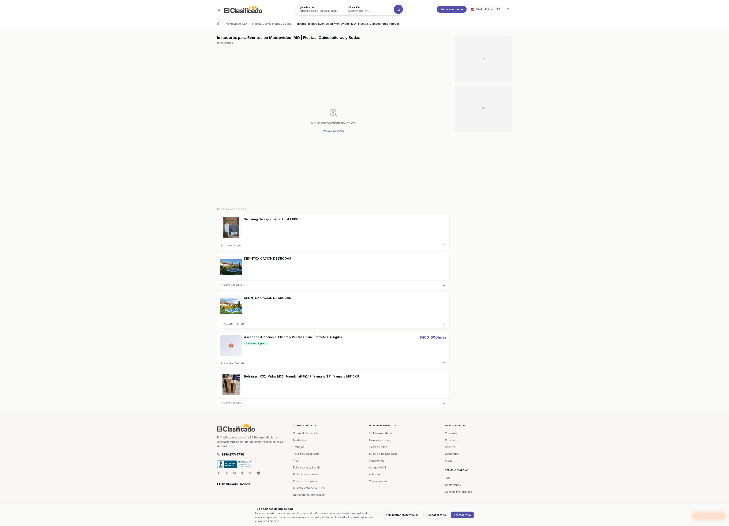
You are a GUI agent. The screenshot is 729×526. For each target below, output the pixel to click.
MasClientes (376, 460)
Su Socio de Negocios (383, 453)
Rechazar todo (436, 515)
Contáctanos (453, 485)
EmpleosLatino (378, 447)
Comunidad (452, 433)
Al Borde (374, 474)
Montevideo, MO (236, 23)
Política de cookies (305, 481)
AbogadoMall (377, 467)
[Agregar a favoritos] (444, 245)
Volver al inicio (333, 131)
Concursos (451, 440)
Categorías (452, 453)
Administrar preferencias (402, 515)
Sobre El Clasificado (305, 433)
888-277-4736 (233, 454)
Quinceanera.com (380, 440)
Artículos (450, 447)
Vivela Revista (378, 481)
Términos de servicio (306, 453)
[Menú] (219, 9)
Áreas (448, 460)
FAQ (447, 478)
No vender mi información (309, 494)
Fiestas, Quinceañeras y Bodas (271, 23)
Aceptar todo (462, 515)
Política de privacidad (306, 474)
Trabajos (298, 447)
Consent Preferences (458, 491)
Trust (296, 460)
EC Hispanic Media (380, 433)
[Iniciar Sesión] (508, 9)
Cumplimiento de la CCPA (309, 488)
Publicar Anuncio (451, 9)
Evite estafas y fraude (306, 467)
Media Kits (299, 440)
